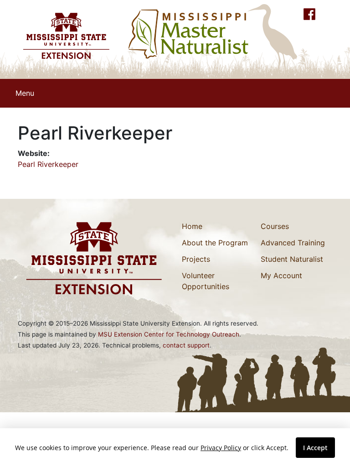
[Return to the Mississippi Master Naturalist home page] (188, 33)
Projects (196, 259)
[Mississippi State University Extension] (65, 35)
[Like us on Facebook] (309, 14)
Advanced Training (293, 242)
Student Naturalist (292, 259)
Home (192, 226)
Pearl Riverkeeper (48, 164)
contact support (186, 345)
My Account (281, 275)
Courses (275, 226)
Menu (24, 93)
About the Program (215, 242)
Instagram (325, 14)
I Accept (315, 447)
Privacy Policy (221, 447)
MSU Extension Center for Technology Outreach (168, 334)
